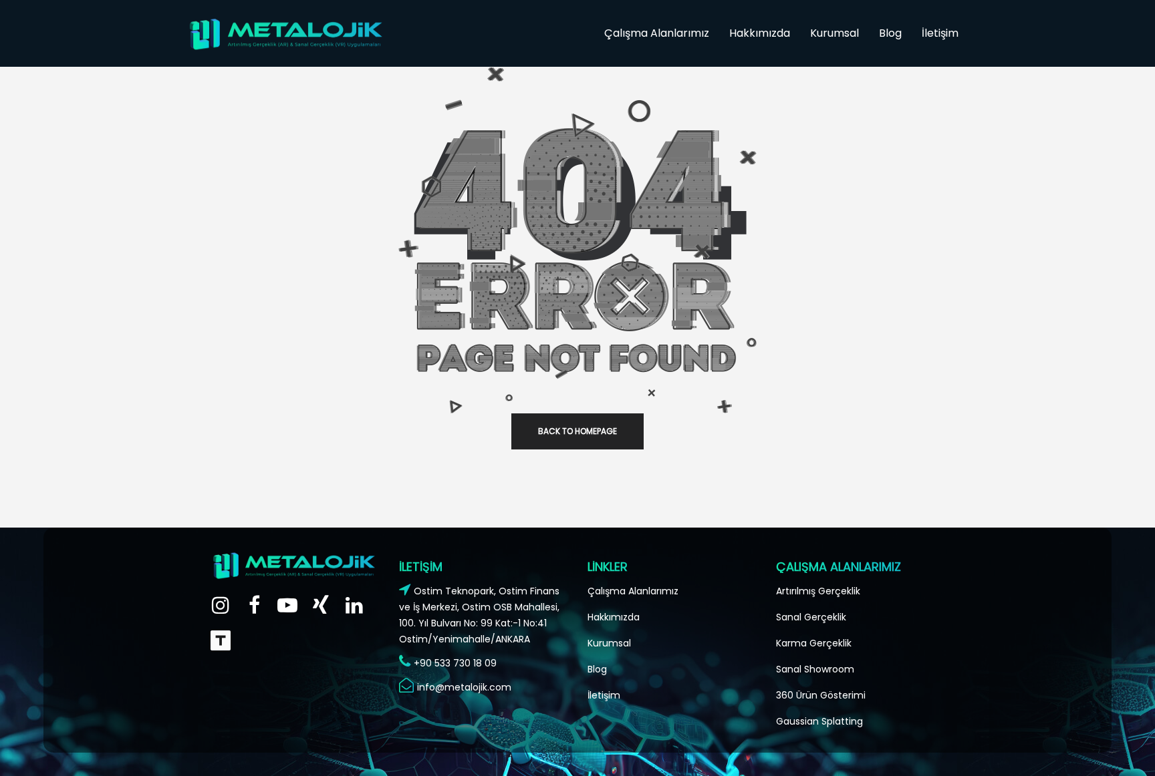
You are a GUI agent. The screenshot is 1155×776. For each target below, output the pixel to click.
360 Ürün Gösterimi (821, 695)
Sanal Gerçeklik (811, 617)
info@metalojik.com (464, 687)
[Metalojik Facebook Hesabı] (254, 604)
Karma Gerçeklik (814, 643)
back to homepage (577, 431)
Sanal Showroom (815, 669)
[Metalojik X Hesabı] (321, 604)
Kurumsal (609, 643)
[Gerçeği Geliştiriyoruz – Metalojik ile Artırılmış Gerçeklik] (221, 639)
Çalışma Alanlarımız (633, 591)
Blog (597, 669)
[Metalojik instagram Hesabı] (221, 604)
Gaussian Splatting (819, 721)
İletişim (604, 695)
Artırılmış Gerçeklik (818, 591)
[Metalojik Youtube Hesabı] (287, 604)
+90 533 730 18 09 (455, 663)
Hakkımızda (614, 617)
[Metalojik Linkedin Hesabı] (354, 604)
